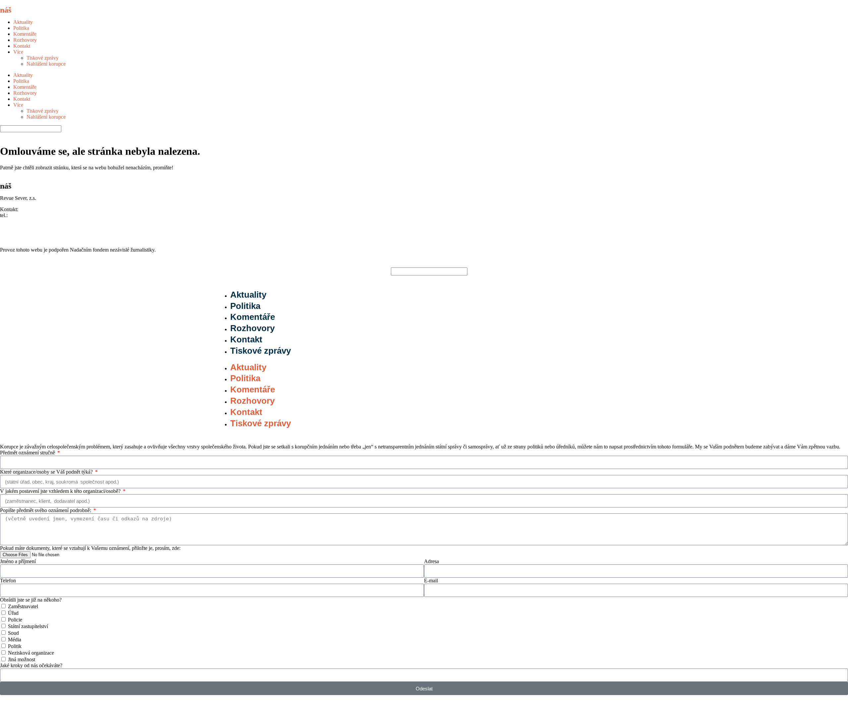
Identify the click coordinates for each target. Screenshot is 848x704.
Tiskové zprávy (42, 58)
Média (14, 639)
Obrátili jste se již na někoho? (31, 600)
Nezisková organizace (31, 653)
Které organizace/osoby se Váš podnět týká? (47, 472)
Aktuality (23, 22)
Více (18, 52)
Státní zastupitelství (28, 626)
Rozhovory (25, 40)
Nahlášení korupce (46, 64)
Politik (15, 646)
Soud (13, 633)
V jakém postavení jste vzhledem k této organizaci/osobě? (61, 491)
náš (19, 10)
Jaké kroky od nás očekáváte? (31, 665)
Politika (21, 28)
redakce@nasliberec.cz (24, 221)
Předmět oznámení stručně (28, 452)
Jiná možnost (21, 659)
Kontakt (21, 46)
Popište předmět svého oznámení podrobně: (46, 510)
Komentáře (24, 34)
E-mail (431, 580)
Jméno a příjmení (18, 561)
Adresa (431, 561)
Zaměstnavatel (23, 606)
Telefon (8, 580)
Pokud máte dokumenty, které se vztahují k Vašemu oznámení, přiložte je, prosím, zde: (90, 548)
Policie (15, 619)
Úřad (13, 613)
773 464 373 (22, 215)
